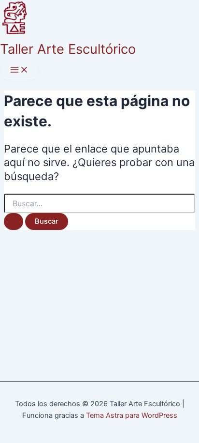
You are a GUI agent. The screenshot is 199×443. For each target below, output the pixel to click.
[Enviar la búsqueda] (13, 221)
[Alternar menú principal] (19, 70)
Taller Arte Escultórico (68, 49)
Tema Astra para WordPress (131, 415)
